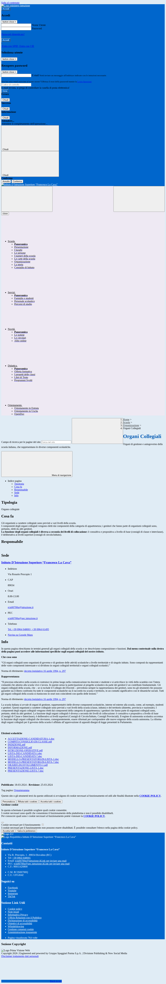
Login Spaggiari (84, 81)
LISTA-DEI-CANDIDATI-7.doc (25, 756)
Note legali (13, 911)
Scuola (126, 422)
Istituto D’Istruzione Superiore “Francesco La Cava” (36, 562)
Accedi (6, 9)
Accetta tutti (51, 801)
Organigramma (21, 790)
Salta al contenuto (10, 2)
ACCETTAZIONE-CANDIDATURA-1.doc (31, 738)
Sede (16, 492)
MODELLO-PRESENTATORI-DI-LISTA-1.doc (33, 759)
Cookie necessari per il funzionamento (21, 824)
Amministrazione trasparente (22, 932)
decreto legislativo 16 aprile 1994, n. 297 (45, 671)
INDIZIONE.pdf (16, 744)
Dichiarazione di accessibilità (22, 920)
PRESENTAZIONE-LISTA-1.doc (26, 768)
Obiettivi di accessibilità (20, 923)
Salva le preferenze (26, 831)
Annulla (6, 181)
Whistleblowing (16, 926)
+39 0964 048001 (21, 857)
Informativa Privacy (18, 914)
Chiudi (5, 100)
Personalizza (9, 801)
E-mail (35, 75)
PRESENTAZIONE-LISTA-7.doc (26, 770)
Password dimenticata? (13, 34)
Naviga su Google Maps (20, 634)
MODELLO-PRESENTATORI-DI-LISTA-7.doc (33, 762)
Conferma (17, 181)
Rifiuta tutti (27, 801)
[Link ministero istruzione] (15, 5)
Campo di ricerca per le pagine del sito (21, 442)
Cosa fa (18, 486)
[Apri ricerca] (139, 199)
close (5, 213)
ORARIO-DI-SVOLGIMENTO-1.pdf (28, 765)
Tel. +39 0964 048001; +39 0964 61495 (28, 629)
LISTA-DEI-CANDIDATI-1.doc (25, 753)
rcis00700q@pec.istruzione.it (23, 618)
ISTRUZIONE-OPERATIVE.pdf (25, 750)
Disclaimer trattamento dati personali (20, 956)
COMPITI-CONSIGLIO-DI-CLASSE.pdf (30, 741)
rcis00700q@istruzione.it (20, 607)
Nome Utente (39, 25)
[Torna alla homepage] (83, 184)
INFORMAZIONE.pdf (20, 747)
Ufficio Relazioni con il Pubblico (25, 917)
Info (16, 495)
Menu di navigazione (61, 475)
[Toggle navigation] (27, 199)
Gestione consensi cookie (21, 929)
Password (37, 28)
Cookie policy (15, 909)
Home (126, 419)
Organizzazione (131, 425)
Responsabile (21, 489)
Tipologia (19, 483)
